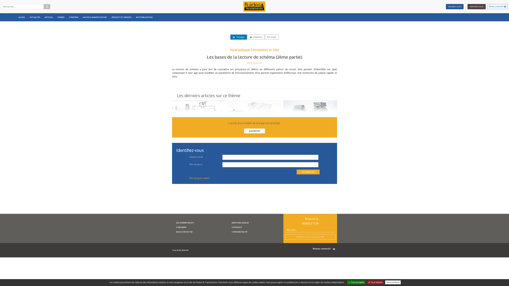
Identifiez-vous (476, 7)
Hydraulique (240, 50)
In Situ (274, 50)
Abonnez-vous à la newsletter (310, 237)
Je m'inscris (254, 131)
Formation (259, 50)
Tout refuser (376, 282)
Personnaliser (393, 282)
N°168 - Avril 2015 (254, 63)
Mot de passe (195, 164)
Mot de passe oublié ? (199, 178)
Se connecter (308, 172)
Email (273, 37)
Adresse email (196, 157)
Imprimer (257, 37)
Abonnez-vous (454, 7)
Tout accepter (357, 282)
